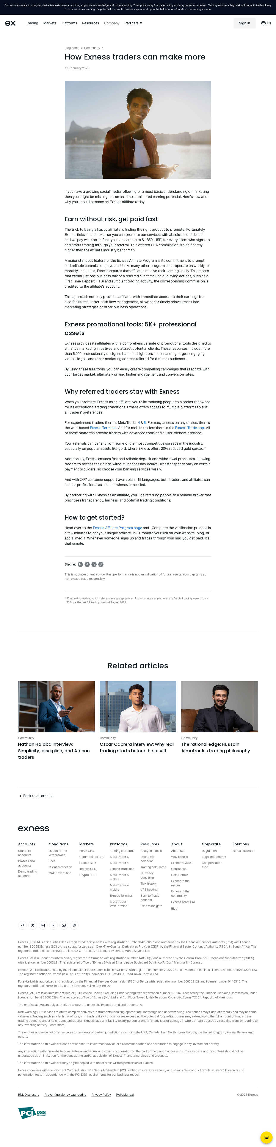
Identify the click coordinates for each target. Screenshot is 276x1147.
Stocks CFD (87, 863)
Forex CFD (86, 851)
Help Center (179, 875)
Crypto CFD (87, 875)
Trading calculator (153, 867)
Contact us (179, 869)
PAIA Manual (125, 1095)
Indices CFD (87, 869)
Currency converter (147, 875)
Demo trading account (27, 874)
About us (177, 851)
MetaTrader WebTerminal (119, 904)
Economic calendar (147, 859)
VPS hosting (149, 890)
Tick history (149, 883)
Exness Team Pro (183, 902)
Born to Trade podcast (150, 898)
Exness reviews (181, 863)
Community (92, 48)
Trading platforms (122, 851)
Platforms (69, 23)
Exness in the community (180, 893)
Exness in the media (180, 883)
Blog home (72, 48)
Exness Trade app (122, 869)
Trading (32, 23)
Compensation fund (212, 865)
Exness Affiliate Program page (117, 528)
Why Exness (179, 857)
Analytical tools (151, 851)
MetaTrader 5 (119, 857)
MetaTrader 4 (119, 863)
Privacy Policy (101, 1095)
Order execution (60, 873)
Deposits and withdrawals (58, 853)
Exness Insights (151, 906)
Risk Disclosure (28, 1095)
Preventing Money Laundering (65, 1095)
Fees (52, 861)
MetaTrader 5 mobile (119, 877)
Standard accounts (24, 853)
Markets (49, 23)
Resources (90, 23)
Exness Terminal (103, 428)
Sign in (244, 23)
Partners (131, 23)
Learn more (57, 1025)
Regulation (209, 851)
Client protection (60, 867)
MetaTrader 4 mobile (119, 887)
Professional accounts (27, 863)
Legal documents (214, 857)
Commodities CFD (92, 857)
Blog (174, 908)
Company (111, 23)
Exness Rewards (243, 851)
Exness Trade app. (190, 428)
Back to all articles (38, 796)
